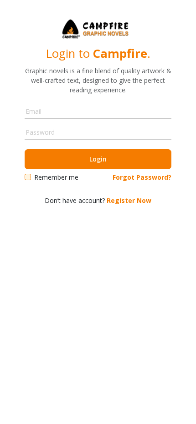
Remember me (56, 177)
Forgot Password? (142, 177)
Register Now (129, 200)
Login (98, 159)
